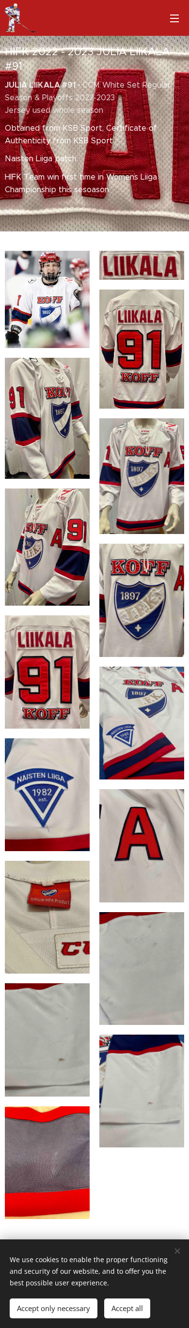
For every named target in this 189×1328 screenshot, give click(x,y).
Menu (174, 18)
